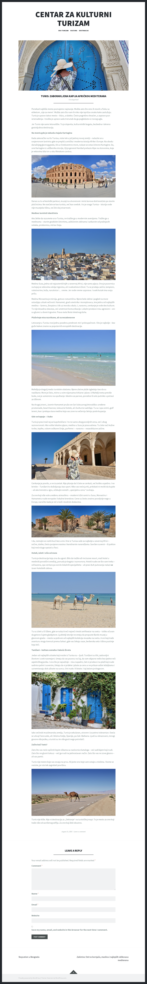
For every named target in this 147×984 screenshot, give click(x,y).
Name (35, 893)
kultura (73, 31)
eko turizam (63, 31)
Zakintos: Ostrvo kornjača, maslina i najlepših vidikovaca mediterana (102, 958)
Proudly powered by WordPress (29, 978)
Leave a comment (80, 831)
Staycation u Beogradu (29, 956)
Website (35, 915)
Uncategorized (73, 99)
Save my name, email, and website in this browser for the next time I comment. (70, 929)
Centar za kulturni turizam (73, 19)
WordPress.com (61, 978)
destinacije (84, 31)
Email (35, 904)
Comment (37, 865)
